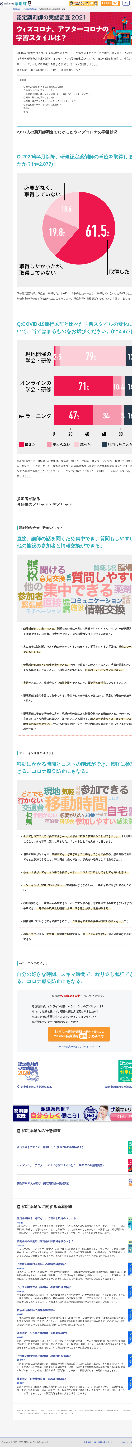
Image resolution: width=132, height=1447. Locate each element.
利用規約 (87, 1442)
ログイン (126, 4)
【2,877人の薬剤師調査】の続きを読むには (78, 1034)
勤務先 (27, 108)
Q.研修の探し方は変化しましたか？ (40, 97)
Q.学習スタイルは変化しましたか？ (40, 90)
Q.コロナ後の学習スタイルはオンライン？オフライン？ (50, 101)
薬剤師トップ (18, 9)
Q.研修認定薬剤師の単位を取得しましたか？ (45, 86)
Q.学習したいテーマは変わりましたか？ (42, 104)
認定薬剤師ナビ (33, 9)
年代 (26, 112)
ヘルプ (125, 1442)
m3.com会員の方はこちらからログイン (78, 1046)
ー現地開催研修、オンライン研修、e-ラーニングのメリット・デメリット (58, 94)
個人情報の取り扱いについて (106, 1442)
